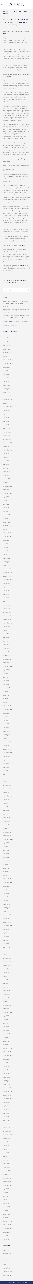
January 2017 (6, 738)
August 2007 (6, 1145)
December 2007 (7, 1131)
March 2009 (6, 1077)
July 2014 (5, 846)
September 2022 (8, 493)
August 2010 (6, 1016)
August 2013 (6, 886)
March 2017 (6, 731)
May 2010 (6, 1026)
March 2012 (6, 947)
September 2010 (8, 1012)
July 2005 (5, 1236)
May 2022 (6, 508)
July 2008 (5, 1106)
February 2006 (7, 1210)
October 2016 (7, 749)
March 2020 (6, 601)
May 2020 (6, 594)
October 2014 (7, 835)
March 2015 (6, 817)
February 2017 (7, 735)
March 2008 (6, 1120)
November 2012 (7, 918)
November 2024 (7, 399)
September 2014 (8, 839)
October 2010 (7, 1008)
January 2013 (6, 911)
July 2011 (5, 976)
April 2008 (6, 1117)
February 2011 (7, 994)
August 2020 (6, 583)
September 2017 (8, 709)
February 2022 (7, 518)
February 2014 (7, 864)
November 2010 (7, 1005)
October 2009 (7, 1052)
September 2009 (8, 1055)
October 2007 (7, 1138)
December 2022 (7, 482)
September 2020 (8, 580)
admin (25, 25)
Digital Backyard (23, 1282)
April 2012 (6, 944)
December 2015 (7, 785)
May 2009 (6, 1070)
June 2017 (6, 720)
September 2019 (8, 623)
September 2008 (8, 1099)
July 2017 (5, 717)
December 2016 (7, 742)
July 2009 (5, 1063)
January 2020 (6, 608)
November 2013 (7, 875)
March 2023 (6, 471)
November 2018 (7, 659)
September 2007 (8, 1142)
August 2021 (6, 540)
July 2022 (5, 500)
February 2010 (7, 1037)
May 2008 (6, 1113)
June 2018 (6, 677)
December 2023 (7, 439)
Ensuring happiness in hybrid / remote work (15, 321)
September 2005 (8, 1228)
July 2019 (5, 630)
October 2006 (7, 1181)
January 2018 (6, 695)
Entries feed (6, 1268)
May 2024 (6, 421)
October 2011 (7, 965)
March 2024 (6, 428)
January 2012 (6, 954)
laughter (22, 280)
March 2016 (6, 774)
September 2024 (8, 407)
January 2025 (6, 392)
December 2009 (7, 1045)
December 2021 (7, 526)
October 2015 (7, 792)
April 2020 (6, 598)
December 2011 (7, 958)
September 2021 (8, 536)
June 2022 (6, 504)
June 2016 (6, 763)
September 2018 (8, 666)
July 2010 (5, 1019)
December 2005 (7, 1217)
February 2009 (7, 1081)
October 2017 (7, 706)
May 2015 (6, 810)
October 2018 (7, 662)
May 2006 (6, 1199)
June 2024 (6, 417)
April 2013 (6, 900)
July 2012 (5, 933)
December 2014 (7, 828)
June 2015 (6, 807)
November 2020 (7, 572)
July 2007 (5, 1149)
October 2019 (7, 619)
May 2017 (6, 724)
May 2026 (6, 342)
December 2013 (7, 872)
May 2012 (6, 940)
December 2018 (7, 655)
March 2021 (6, 558)
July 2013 (5, 890)
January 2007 (6, 1171)
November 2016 (7, 745)
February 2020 (7, 605)
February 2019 (7, 648)
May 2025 (6, 378)
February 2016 (7, 778)
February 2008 (7, 1124)
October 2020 (7, 576)
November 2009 (7, 1048)
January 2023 (6, 479)
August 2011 (6, 972)
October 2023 (7, 446)
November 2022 (7, 486)
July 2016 (5, 760)
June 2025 (6, 374)
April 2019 (6, 641)
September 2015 (8, 796)
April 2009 (6, 1073)
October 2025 (7, 360)
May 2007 (6, 1156)
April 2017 (6, 727)
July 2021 (5, 544)
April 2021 (6, 554)
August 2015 (6, 799)
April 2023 (6, 468)
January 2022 (6, 522)
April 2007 (6, 1160)
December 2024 (7, 396)
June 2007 (6, 1153)
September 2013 (8, 882)
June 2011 (6, 980)
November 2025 (7, 356)
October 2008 (7, 1095)
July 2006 (5, 1192)
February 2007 (7, 1167)
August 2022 (6, 497)
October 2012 (7, 922)
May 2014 (6, 853)
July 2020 (5, 587)
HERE (4, 33)
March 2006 (6, 1207)
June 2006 (6, 1196)
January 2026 (6, 349)
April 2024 (6, 425)
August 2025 (6, 367)
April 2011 (6, 987)
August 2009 (6, 1059)
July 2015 (5, 803)
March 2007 (6, 1163)
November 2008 (7, 1091)
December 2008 (7, 1088)
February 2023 (7, 475)
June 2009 (6, 1066)
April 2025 (6, 381)
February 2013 (7, 908)
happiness (10, 280)
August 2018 (6, 670)
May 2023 (6, 464)
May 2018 (6, 681)
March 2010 (6, 1034)
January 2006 (6, 1214)
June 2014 (6, 850)
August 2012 (6, 929)
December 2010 (7, 1001)
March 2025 (6, 385)
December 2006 (7, 1174)
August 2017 (6, 713)
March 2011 (6, 990)
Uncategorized (7, 1253)
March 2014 (6, 861)
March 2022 (6, 515)
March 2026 (6, 345)
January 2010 (6, 1041)
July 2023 (5, 457)
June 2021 (6, 547)
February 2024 (7, 432)
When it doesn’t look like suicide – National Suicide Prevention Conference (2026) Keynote (15, 303)
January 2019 (6, 652)
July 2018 (5, 673)
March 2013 (6, 904)
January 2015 (6, 825)
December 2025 (7, 353)
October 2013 (7, 879)
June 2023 (6, 461)
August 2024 (6, 410)
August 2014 (6, 843)
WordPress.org (7, 1275)
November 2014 (7, 832)
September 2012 (8, 926)
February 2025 (7, 389)
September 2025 (8, 363)
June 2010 (6, 1023)
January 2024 (6, 435)
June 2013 (6, 893)
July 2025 (5, 371)
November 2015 (7, 789)
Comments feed (7, 1271)
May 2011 (6, 983)
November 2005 (7, 1221)
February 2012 (7, 951)
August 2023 (6, 453)
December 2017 (7, 699)
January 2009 (6, 1084)
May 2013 (6, 897)
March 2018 (6, 688)
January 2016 (6, 781)
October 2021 (7, 533)
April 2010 (6, 1030)
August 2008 (6, 1102)
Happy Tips (18, 25)
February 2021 (7, 562)
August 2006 (6, 1189)
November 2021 (7, 529)
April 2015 (6, 814)
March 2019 (6, 644)
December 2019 (7, 612)
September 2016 (8, 753)
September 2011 (8, 969)
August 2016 (6, 756)
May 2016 (6, 767)
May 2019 (6, 637)
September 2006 (8, 1185)
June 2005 (6, 1239)
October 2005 (7, 1225)
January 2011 (6, 998)
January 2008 (6, 1127)
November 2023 (7, 443)
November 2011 (7, 962)
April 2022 (6, 511)
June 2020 (6, 590)
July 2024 (5, 414)
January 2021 (6, 565)
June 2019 (6, 634)
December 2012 (7, 915)
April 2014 (6, 857)
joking (17, 280)
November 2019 (7, 616)
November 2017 (7, 702)
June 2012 (6, 936)
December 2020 (7, 569)
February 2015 (7, 821)
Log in (4, 1264)
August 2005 (6, 1232)
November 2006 (7, 1178)
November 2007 (7, 1135)
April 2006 (6, 1203)
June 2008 (6, 1109)
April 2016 (6, 771)
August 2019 (6, 626)
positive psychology (9, 282)
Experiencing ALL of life (10, 325)
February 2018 (7, 691)
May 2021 (6, 551)
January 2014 (6, 868)
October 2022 (7, 489)
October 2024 (7, 403)
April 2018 (6, 684)
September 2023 (8, 450)
